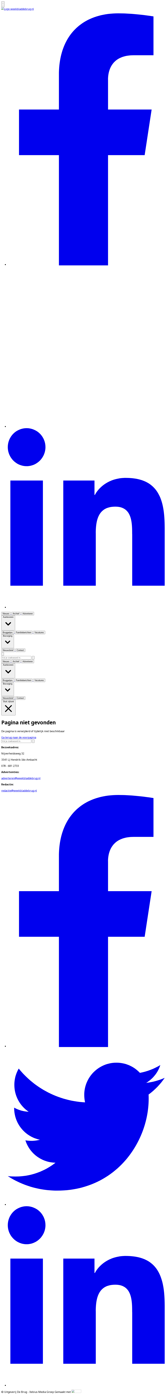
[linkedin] (86, 607)
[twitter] (86, 426)
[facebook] (86, 264)
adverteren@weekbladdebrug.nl (21, 778)
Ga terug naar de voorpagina (18, 737)
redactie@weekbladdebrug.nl (19, 790)
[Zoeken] (33, 657)
